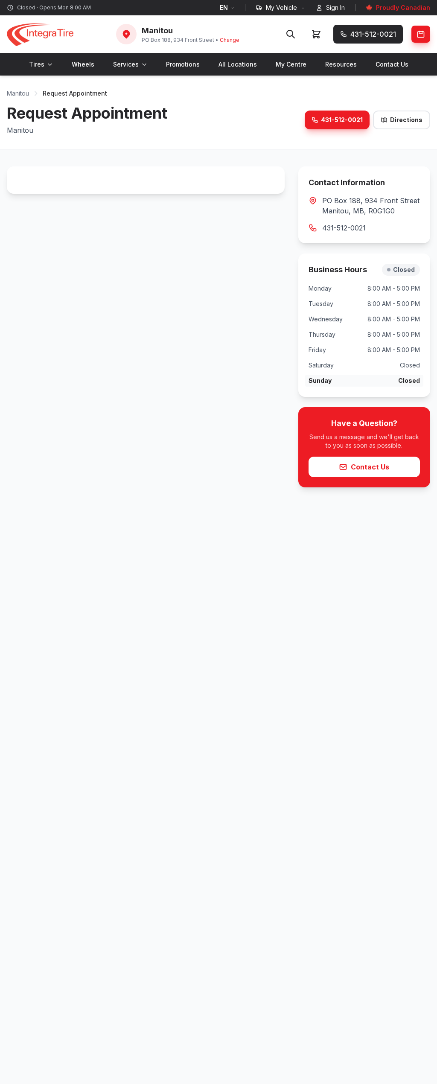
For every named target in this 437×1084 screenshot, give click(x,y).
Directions (406, 119)
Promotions (183, 64)
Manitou (18, 93)
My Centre (291, 64)
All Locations (237, 64)
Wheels (83, 64)
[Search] (290, 34)
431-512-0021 (342, 119)
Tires (36, 64)
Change (229, 40)
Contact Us (392, 64)
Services (126, 64)
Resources (341, 64)
